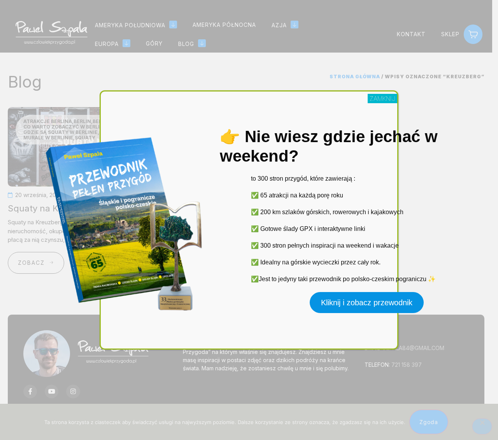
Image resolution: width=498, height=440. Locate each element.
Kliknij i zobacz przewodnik (366, 302)
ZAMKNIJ (382, 98)
